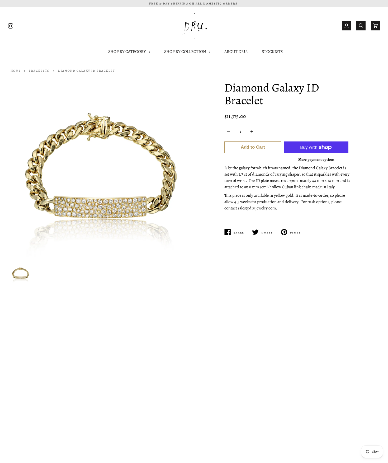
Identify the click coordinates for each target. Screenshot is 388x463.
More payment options (316, 159)
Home (16, 71)
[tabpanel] (100, 171)
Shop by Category (127, 51)
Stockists (272, 51)
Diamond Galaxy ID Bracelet (86, 71)
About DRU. (236, 51)
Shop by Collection (185, 51)
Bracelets (39, 71)
